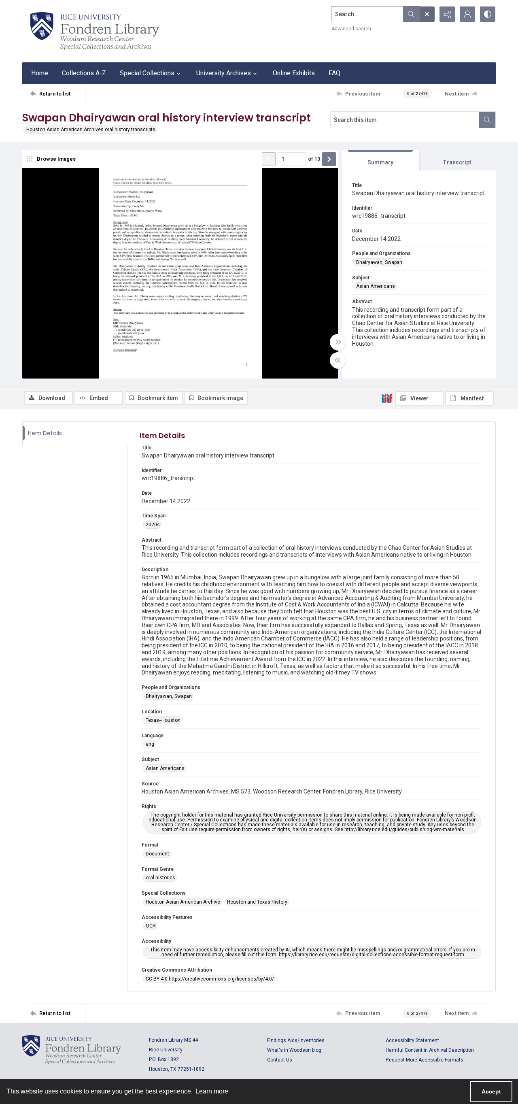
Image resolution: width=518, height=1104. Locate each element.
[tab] (380, 160)
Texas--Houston (163, 720)
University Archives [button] (223, 73)
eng (150, 744)
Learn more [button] (211, 1091)
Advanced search (351, 29)
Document (157, 854)
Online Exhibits (294, 73)
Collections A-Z (84, 73)
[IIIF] (386, 398)
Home (39, 73)
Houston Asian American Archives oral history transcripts (90, 129)
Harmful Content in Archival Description (430, 1050)
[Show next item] (329, 159)
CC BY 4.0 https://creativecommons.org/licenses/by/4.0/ (210, 979)
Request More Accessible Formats (424, 1060)
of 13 (314, 159)
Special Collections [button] (147, 73)
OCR (151, 926)
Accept (491, 1091)
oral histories (160, 878)
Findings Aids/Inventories (296, 1040)
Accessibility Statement (412, 1040)
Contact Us (279, 1060)
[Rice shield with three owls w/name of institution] (94, 31)
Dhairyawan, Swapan (379, 262)
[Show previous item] (269, 159)
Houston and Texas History (257, 902)
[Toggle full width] (338, 342)
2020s (153, 525)
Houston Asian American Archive (183, 902)
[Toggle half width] (338, 360)
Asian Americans (375, 286)
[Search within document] (487, 120)
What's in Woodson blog (294, 1050)
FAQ (334, 73)
